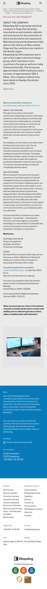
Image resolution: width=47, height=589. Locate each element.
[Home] (23, 3)
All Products (8, 490)
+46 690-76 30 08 (13, 459)
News (8, 13)
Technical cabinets (11, 496)
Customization (30, 490)
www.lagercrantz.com (30, 105)
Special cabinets (10, 493)
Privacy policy (30, 506)
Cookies (27, 515)
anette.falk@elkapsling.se (14, 270)
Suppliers (28, 496)
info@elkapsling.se (32, 529)
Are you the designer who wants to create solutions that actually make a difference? (21, 10)
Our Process (8, 517)
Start (5, 9)
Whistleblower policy (33, 509)
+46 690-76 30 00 (11, 529)
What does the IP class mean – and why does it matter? (12, 511)
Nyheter (40, 11)
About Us (28, 512)
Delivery (27, 499)
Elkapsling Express (32, 493)
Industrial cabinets (11, 499)
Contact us (29, 503)
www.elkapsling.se (11, 105)
